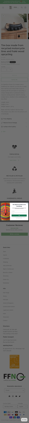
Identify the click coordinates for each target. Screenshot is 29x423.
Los (19, 215)
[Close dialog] (27, 203)
